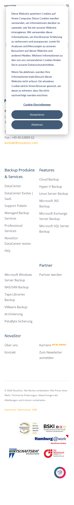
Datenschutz (24, 409)
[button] (67, 6)
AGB (34, 409)
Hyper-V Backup (50, 186)
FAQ (7, 251)
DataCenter (13, 186)
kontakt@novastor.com (21, 143)
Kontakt (10, 352)
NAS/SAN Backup (17, 287)
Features (46, 170)
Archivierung (14, 314)
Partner (45, 265)
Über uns (11, 345)
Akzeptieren (37, 114)
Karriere (52, 345)
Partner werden (50, 275)
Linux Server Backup (53, 194)
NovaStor (13, 335)
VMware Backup (16, 307)
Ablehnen (37, 124)
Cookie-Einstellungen (37, 104)
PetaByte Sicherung (18, 321)
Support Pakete (16, 206)
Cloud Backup (49, 179)
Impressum (11, 409)
